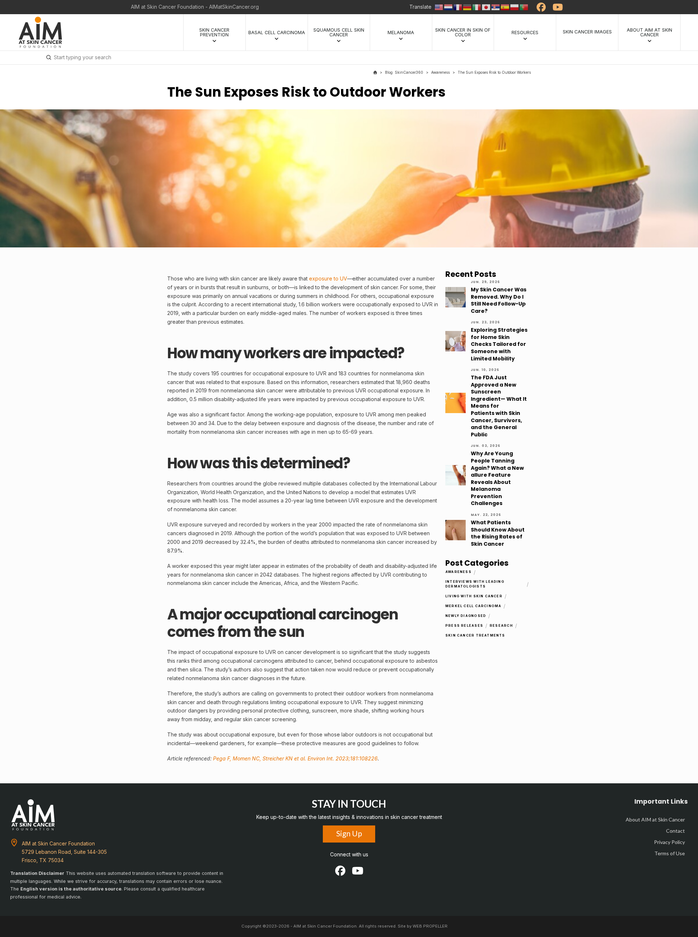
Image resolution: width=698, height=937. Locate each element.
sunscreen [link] (324, 710)
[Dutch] (448, 7)
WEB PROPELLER (430, 926)
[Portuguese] (524, 7)
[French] (458, 7)
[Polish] (515, 7)
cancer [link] (249, 278)
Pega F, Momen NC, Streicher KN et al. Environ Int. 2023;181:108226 (295, 758)
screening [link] (284, 719)
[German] (467, 7)
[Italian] (477, 7)
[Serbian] (496, 7)
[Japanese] (486, 7)
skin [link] (235, 278)
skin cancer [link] (269, 719)
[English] (439, 7)
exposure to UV (328, 278)
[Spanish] (505, 7)
